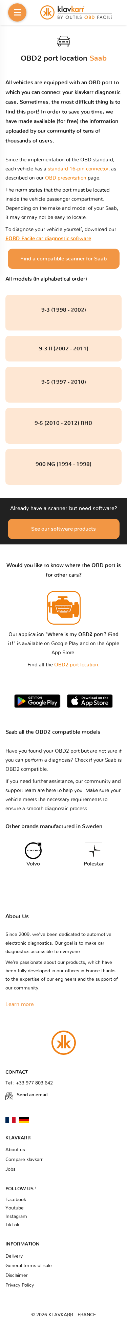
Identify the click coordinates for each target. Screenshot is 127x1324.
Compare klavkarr (24, 1159)
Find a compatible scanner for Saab (63, 258)
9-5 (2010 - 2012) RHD (63, 423)
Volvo (33, 864)
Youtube (14, 1208)
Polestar (94, 864)
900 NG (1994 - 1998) (63, 464)
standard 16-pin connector (78, 168)
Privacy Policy (19, 1285)
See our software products (63, 529)
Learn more (19, 1004)
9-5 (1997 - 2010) (63, 382)
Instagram (16, 1216)
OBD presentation (65, 178)
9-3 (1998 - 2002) (63, 310)
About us (15, 1149)
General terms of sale (28, 1265)
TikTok (12, 1225)
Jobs (10, 1169)
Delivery (14, 1256)
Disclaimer (16, 1275)
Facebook (15, 1199)
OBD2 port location (76, 664)
